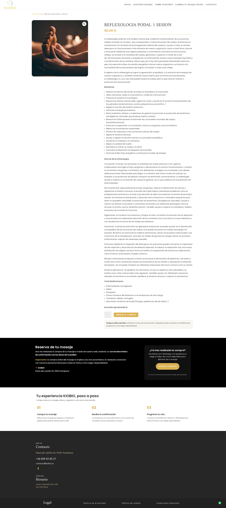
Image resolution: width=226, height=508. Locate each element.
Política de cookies (131, 503)
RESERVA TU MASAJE (168, 366)
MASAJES (40, 14)
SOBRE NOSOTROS (164, 5)
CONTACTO (211, 5)
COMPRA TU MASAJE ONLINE (189, 5)
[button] (84, 24)
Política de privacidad (95, 503)
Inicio (34, 14)
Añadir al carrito (126, 314)
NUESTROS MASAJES (143, 5)
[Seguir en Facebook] (38, 468)
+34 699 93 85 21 (46, 458)
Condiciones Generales (168, 503)
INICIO (127, 5)
